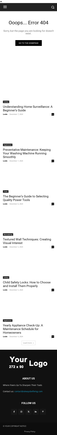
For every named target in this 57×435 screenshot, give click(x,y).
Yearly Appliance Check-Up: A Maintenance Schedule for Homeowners (23, 329)
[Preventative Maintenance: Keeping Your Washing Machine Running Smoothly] (28, 133)
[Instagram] (21, 412)
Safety (6, 102)
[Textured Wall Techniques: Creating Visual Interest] (28, 223)
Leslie (5, 114)
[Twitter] (28, 412)
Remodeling (8, 234)
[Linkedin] (36, 412)
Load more (27, 343)
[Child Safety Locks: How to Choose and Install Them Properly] (28, 266)
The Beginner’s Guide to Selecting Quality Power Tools (26, 198)
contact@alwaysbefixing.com (28, 391)
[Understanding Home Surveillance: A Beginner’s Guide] (28, 90)
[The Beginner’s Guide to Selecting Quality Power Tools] (28, 180)
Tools (6, 191)
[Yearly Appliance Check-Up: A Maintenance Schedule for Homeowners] (28, 309)
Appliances (8, 145)
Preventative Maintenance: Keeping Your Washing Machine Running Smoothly (27, 153)
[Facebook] (14, 412)
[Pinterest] (43, 412)
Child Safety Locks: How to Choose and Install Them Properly (27, 284)
